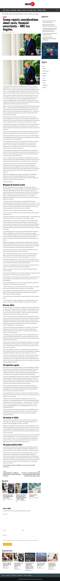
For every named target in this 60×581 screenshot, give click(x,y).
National (31, 10)
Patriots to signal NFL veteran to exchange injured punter (49, 21)
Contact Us (8, 575)
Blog (43, 66)
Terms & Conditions (28, 575)
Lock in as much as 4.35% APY (33, 495)
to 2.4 (20, 222)
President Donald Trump (8, 86)
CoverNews (33, 579)
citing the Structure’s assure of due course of (17, 195)
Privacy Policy (20, 575)
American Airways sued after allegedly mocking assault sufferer (8, 496)
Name (4, 530)
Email (23, 530)
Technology (39, 10)
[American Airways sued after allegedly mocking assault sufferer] (8, 488)
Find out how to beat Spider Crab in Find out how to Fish (50, 34)
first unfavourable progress (11, 234)
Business (8, 10)
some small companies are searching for (31, 120)
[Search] (57, 10)
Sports (35, 10)
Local (27, 10)
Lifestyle (24, 10)
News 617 (5, 32)
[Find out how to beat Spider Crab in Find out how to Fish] (41, 557)
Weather (44, 10)
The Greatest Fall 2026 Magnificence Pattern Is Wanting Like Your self (49, 39)
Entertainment (13, 10)
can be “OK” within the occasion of (27, 259)
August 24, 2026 (10, 499)
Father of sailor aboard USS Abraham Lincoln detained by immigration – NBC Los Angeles (21, 497)
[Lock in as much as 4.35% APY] (34, 488)
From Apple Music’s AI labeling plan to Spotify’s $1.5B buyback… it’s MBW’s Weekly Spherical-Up (50, 30)
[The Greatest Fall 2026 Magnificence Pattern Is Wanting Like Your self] (53, 557)
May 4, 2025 (10, 32)
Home (4, 10)
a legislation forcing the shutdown (17, 425)
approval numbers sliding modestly (19, 106)
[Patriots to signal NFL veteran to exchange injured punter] (7, 557)
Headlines (19, 10)
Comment (5, 514)
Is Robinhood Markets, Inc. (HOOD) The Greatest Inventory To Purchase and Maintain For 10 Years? (12, 474)
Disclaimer (13, 575)
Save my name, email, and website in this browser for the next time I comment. (21, 540)
